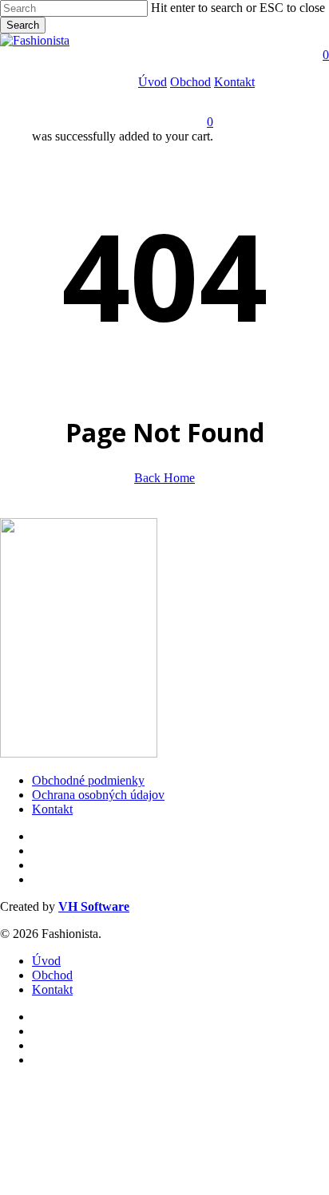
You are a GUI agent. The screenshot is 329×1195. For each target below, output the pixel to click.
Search (22, 25)
